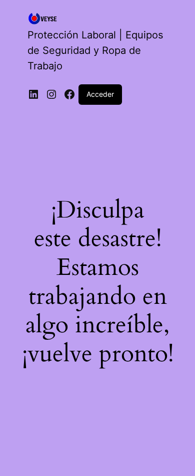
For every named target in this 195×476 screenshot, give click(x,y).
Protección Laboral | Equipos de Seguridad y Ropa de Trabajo (95, 50)
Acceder (100, 94)
